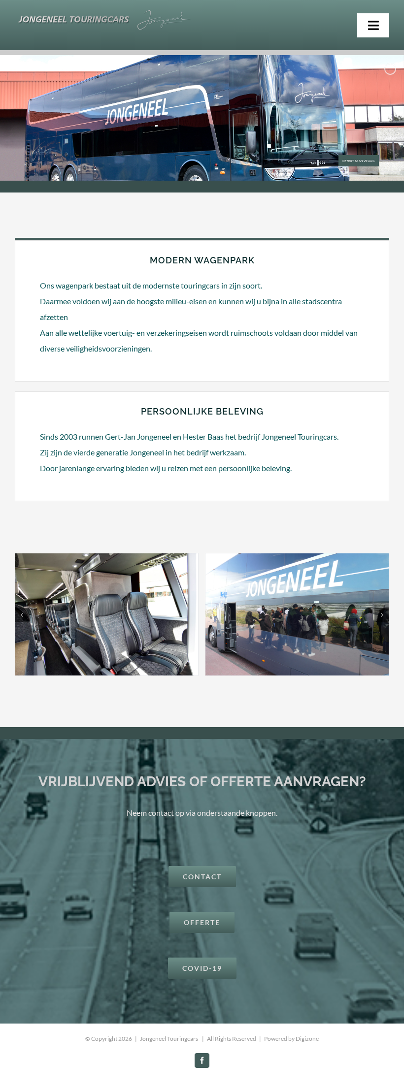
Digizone (307, 1038)
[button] (22, 615)
